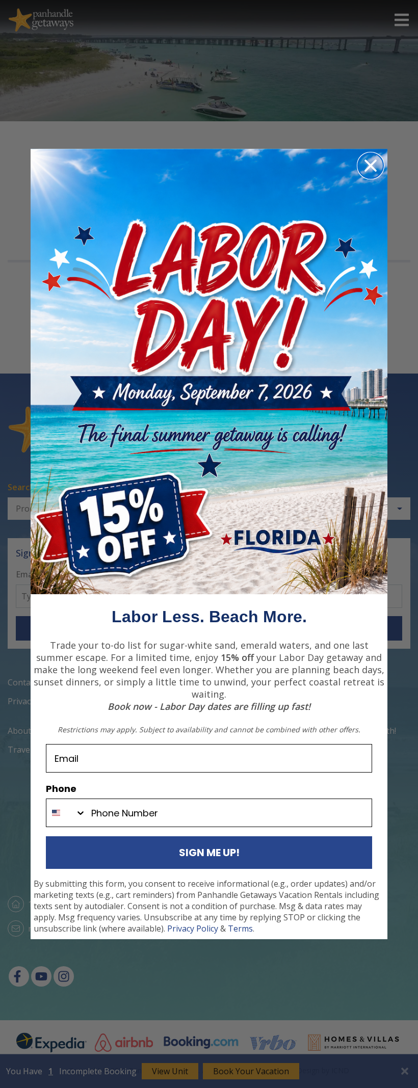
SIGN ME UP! (209, 852)
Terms (240, 928)
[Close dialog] (370, 165)
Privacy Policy (192, 928)
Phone (61, 788)
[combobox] (66, 813)
